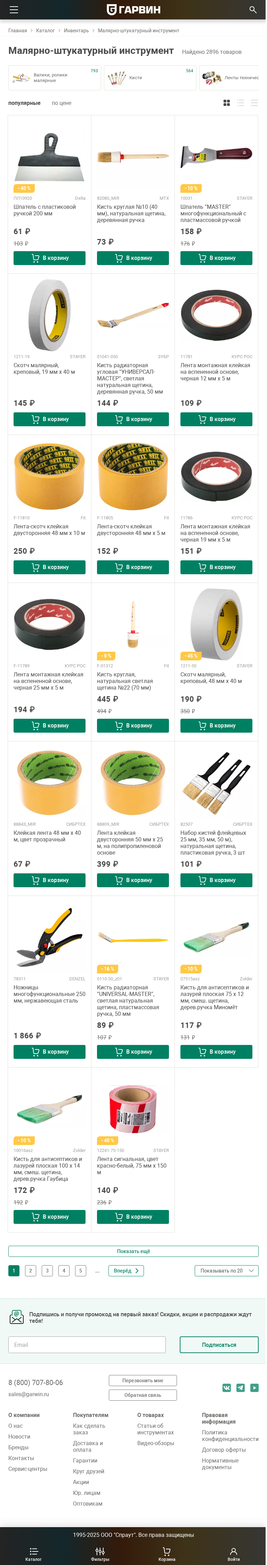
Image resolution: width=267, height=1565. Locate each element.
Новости (19, 1436)
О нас (15, 1426)
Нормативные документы (220, 1464)
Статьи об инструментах (155, 1429)
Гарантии (85, 1460)
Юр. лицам (86, 1493)
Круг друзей (88, 1471)
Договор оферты (224, 1450)
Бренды (18, 1447)
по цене (61, 103)
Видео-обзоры (155, 1443)
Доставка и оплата (88, 1446)
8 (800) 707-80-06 (35, 1382)
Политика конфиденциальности (230, 1435)
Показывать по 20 (224, 1285)
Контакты (21, 1458)
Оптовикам (88, 1503)
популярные (24, 103)
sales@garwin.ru (28, 1394)
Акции (81, 1482)
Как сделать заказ (89, 1429)
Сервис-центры (27, 1469)
